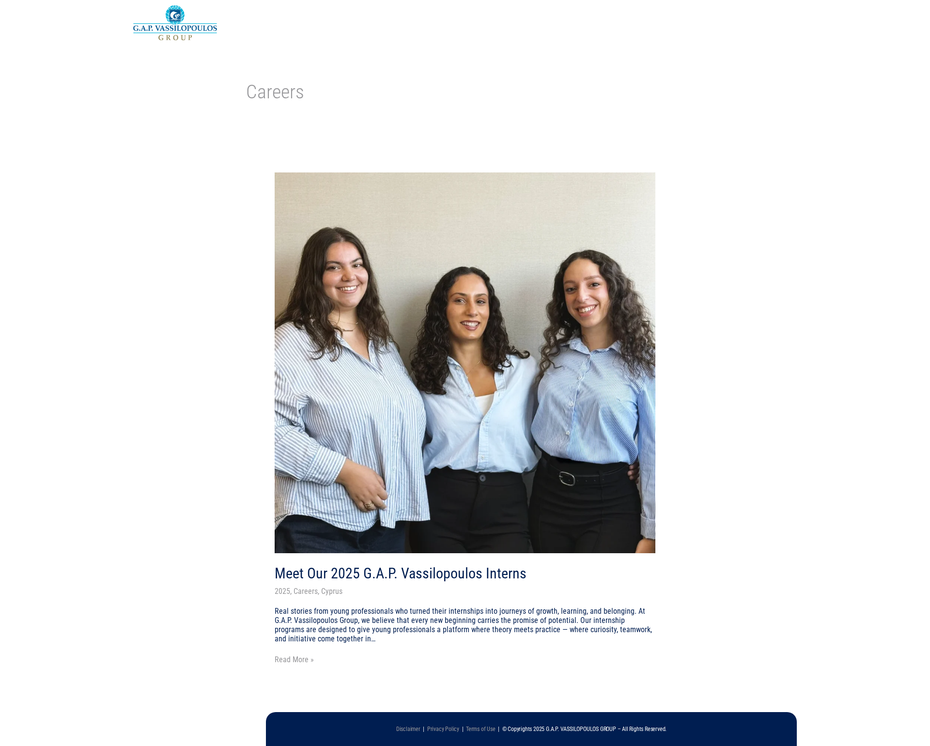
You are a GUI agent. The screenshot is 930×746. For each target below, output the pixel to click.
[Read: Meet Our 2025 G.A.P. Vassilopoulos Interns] (465, 362)
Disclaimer (409, 729)
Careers (306, 591)
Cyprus (331, 591)
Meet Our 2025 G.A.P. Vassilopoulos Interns (401, 573)
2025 (282, 591)
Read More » (294, 659)
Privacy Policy (443, 729)
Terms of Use (481, 729)
